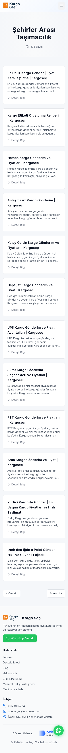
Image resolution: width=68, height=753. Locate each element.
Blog (5, 667)
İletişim (7, 657)
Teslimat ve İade (13, 689)
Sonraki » (56, 593)
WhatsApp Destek (22, 638)
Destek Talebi (11, 662)
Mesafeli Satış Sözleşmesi (19, 684)
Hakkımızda (10, 673)
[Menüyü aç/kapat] (61, 6)
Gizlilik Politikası (12, 678)
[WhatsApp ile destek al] (58, 730)
